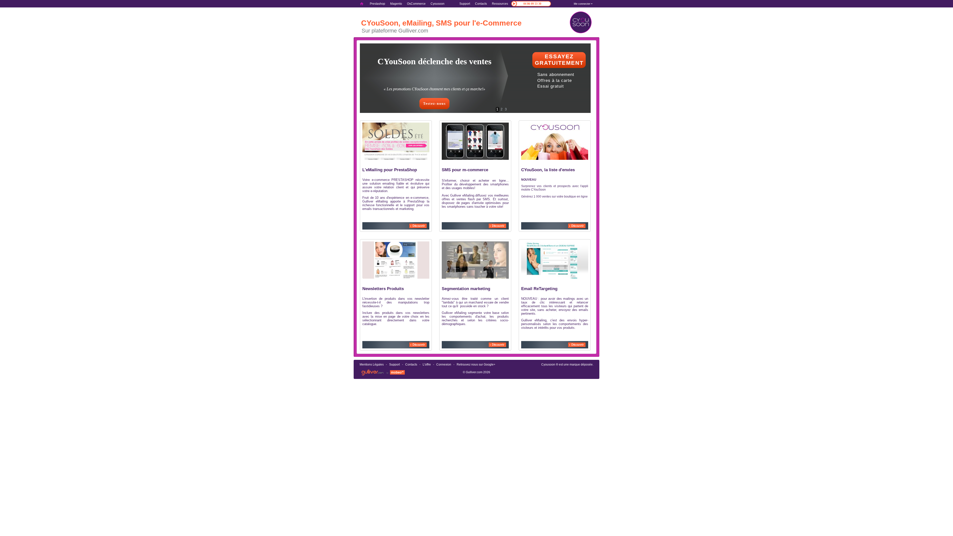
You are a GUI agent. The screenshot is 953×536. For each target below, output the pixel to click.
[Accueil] (362, 3)
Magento (396, 3)
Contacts (481, 3)
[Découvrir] (418, 226)
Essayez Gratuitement (559, 59)
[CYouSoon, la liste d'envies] (554, 159)
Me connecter (582, 3)
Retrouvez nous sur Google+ (476, 364)
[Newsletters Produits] (395, 277)
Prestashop (377, 3)
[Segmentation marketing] (475, 277)
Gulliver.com (474, 372)
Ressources (500, 3)
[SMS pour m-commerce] (475, 159)
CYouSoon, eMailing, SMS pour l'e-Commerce (441, 23)
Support (464, 3)
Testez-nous (434, 103)
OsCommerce (416, 3)
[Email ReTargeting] (554, 277)
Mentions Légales (372, 364)
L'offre (427, 364)
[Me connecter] (591, 3)
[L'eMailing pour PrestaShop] (395, 159)
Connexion (443, 364)
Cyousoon (548, 364)
